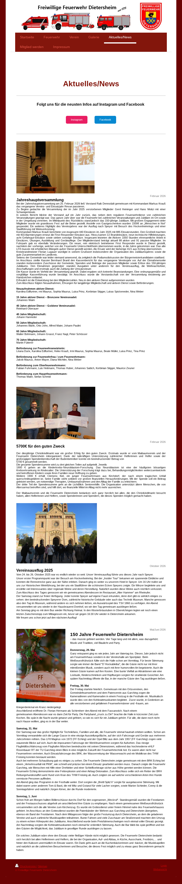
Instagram (76, 119)
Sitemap (42, 866)
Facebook (105, 119)
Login (164, 865)
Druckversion (27, 866)
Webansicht (160, 869)
